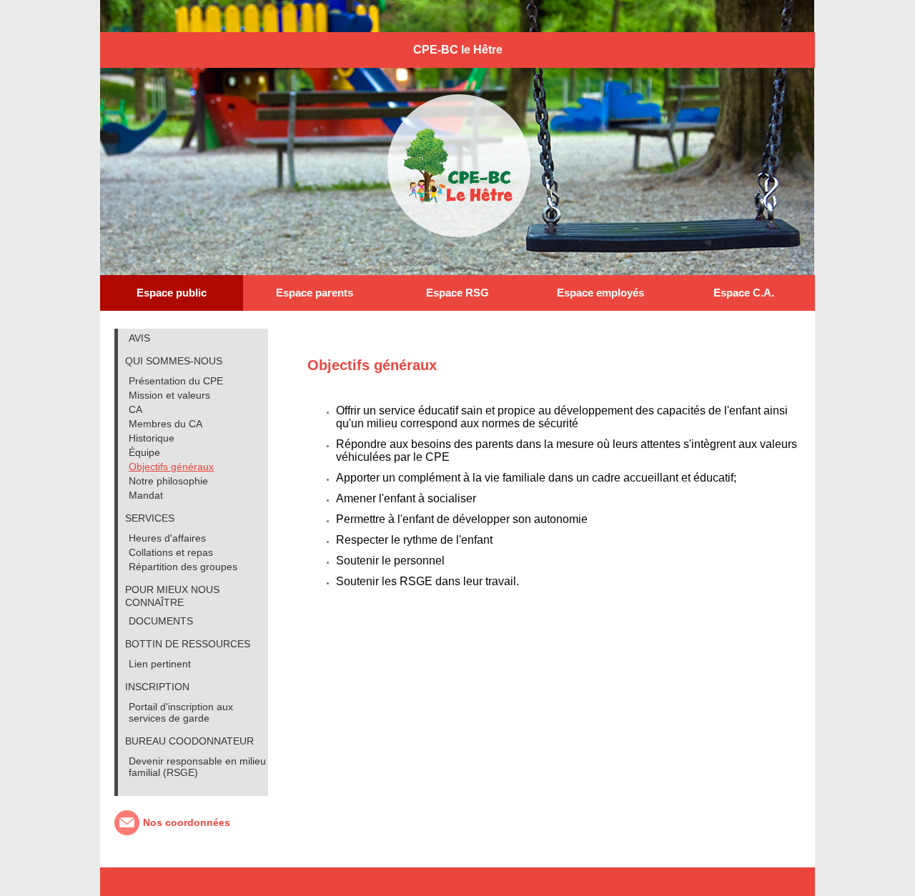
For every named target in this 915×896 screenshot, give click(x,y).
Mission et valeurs (169, 395)
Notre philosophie (168, 481)
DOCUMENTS (161, 621)
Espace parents (314, 293)
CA (135, 409)
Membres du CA (165, 423)
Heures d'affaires (167, 538)
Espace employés (600, 293)
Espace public (172, 293)
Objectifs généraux (171, 466)
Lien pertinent (160, 663)
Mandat (146, 495)
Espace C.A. (743, 293)
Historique (151, 438)
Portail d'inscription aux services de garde (181, 712)
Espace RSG (457, 293)
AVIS (139, 338)
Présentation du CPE (176, 381)
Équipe (144, 452)
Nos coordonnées (186, 822)
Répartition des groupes (183, 566)
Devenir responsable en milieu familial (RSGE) (197, 766)
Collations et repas (171, 552)
